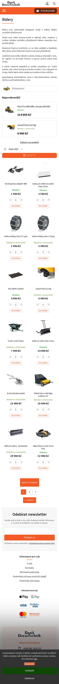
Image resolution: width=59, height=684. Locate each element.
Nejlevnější (13, 149)
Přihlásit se (29, 537)
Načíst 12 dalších (29, 482)
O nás (29, 563)
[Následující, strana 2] (29, 492)
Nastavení (29, 664)
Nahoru (30, 500)
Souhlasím (29, 670)
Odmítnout (29, 678)
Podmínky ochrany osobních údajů (29, 576)
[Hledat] (54, 3)
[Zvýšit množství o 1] (21, 200)
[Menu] (4, 10)
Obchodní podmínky (29, 572)
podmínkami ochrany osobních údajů (42, 543)
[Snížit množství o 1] (10, 200)
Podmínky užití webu (30, 580)
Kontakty (29, 567)
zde (35, 659)
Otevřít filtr (31, 155)
